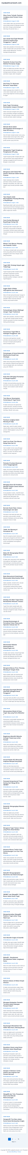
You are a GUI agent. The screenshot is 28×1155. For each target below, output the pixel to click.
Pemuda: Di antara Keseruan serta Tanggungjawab (12, 464)
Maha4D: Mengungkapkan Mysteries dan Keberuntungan (13, 873)
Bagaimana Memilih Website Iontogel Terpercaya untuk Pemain (12, 738)
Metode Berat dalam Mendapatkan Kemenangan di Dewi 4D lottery (13, 128)
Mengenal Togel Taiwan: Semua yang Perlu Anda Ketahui (13, 829)
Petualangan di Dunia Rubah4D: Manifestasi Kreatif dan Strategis (13, 355)
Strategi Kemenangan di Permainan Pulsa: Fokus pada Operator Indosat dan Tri (12, 623)
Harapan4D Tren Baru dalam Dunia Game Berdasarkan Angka (13, 1120)
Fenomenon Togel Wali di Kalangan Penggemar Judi (11, 332)
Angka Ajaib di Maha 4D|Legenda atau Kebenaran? (13, 289)
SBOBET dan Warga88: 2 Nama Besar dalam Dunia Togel (13, 895)
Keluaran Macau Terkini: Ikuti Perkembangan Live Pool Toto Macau (13, 851)
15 (18, 1139)
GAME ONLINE (6, 12)
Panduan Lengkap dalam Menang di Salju (11, 420)
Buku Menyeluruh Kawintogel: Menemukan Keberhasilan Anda (13, 577)
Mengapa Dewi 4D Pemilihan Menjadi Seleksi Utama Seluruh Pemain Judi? (13, 486)
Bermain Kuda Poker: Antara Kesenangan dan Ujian (12, 509)
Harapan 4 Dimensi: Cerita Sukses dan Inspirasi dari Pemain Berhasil (11, 1072)
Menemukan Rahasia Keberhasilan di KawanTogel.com (10, 646)
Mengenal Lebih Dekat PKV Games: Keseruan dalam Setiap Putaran (13, 173)
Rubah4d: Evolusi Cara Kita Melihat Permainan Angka (12, 63)
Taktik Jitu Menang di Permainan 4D (10, 530)
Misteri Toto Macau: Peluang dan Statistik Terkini (12, 244)
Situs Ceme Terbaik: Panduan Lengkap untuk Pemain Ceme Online (13, 17)
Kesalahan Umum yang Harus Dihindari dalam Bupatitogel (12, 1048)
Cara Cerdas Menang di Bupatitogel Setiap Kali (11, 221)
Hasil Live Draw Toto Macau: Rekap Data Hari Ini (12, 442)
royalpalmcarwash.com (11, 3)
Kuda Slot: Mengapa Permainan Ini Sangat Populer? (13, 377)
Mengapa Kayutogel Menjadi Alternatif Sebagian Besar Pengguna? (12, 691)
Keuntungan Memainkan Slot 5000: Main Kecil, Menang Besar (14, 1026)
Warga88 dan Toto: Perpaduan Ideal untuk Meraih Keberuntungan (13, 1095)
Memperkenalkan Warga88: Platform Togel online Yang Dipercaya (12, 916)
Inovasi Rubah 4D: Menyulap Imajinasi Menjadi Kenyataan (12, 760)
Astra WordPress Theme (15, 1151)
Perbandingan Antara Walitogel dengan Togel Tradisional (13, 311)
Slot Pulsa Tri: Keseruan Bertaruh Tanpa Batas (11, 84)
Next (14, 1141)
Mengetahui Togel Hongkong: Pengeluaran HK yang (13, 151)
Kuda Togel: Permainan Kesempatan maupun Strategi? (13, 106)
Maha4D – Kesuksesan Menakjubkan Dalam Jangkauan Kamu (13, 959)
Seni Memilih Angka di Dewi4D (13, 937)
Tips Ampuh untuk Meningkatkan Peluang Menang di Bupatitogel (13, 198)
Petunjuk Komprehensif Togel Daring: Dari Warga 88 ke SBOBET (13, 782)
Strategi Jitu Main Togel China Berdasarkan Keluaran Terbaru (13, 600)
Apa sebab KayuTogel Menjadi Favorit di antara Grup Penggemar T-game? (13, 40)
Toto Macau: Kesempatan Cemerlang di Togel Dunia (11, 399)
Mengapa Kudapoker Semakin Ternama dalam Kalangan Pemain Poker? (13, 1004)
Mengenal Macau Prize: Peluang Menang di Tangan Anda (13, 669)
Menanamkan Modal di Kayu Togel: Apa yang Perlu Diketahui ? (13, 712)
